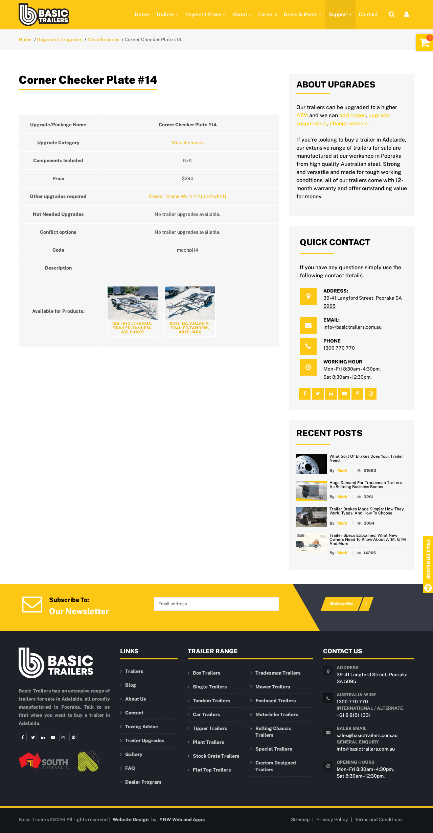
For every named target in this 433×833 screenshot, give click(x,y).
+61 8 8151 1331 (354, 715)
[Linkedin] (43, 737)
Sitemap (300, 819)
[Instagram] (63, 737)
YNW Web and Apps (182, 819)
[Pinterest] (73, 737)
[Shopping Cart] (424, 42)
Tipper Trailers (210, 728)
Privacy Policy (332, 819)
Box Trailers (207, 673)
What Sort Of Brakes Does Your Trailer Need (366, 458)
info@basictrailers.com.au (352, 327)
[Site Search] (392, 14)
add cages (352, 115)
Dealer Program (143, 782)
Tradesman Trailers (278, 673)
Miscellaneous (103, 39)
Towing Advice (141, 726)
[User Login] (406, 14)
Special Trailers (273, 749)
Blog (130, 685)
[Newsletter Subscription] (32, 603)
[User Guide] (428, 589)
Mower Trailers (272, 686)
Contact (368, 14)
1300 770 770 (339, 348)
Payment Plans (203, 14)
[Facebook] (23, 737)
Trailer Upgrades (144, 740)
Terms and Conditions (379, 819)
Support (338, 14)
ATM (302, 115)
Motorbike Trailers (276, 714)
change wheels (349, 123)
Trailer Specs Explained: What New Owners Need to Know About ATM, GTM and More (367, 539)
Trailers (165, 14)
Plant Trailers (208, 742)
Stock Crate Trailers (216, 756)
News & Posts (301, 14)
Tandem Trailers (211, 700)
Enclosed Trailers (275, 700)
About (239, 14)
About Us (135, 699)
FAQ (130, 768)
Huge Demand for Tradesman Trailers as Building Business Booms (365, 484)
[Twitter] (33, 737)
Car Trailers (206, 714)
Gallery (133, 754)
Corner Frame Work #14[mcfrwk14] (187, 196)
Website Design (131, 819)
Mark (342, 470)
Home (142, 14)
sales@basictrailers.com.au (367, 735)
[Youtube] (53, 737)
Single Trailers (210, 686)
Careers (267, 14)
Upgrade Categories (59, 39)
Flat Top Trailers (212, 770)
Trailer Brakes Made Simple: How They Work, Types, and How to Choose (366, 511)
